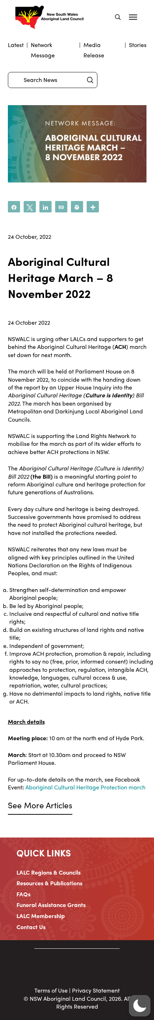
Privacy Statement (96, 990)
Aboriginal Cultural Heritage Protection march (85, 787)
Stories (137, 45)
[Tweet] (29, 206)
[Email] (61, 206)
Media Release (93, 50)
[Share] (14, 206)
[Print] (77, 206)
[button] (118, 17)
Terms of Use (51, 990)
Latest (16, 45)
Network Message (43, 50)
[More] (92, 206)
